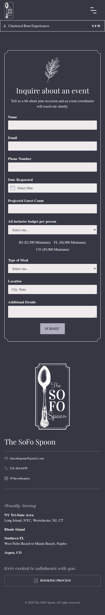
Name (12, 116)
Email (12, 137)
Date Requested (20, 179)
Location (14, 281)
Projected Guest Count (26, 200)
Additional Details (22, 302)
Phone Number (20, 158)
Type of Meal (18, 260)
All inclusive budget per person (32, 221)
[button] (93, 10)
